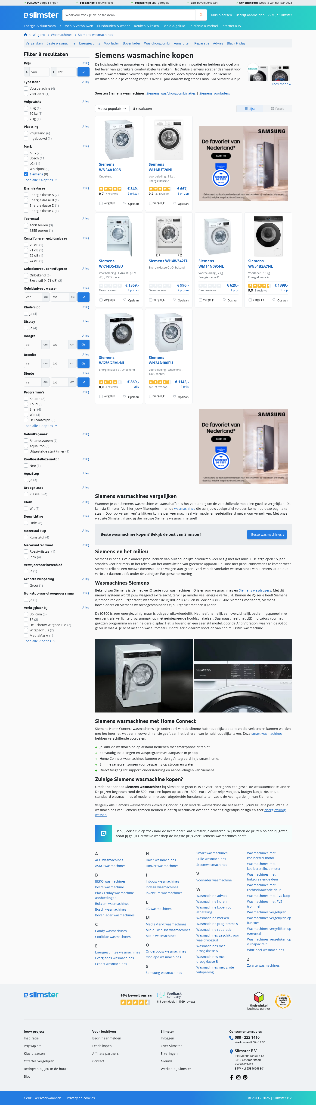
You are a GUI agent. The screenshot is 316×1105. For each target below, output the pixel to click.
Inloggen (167, 1038)
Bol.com (38, 614)
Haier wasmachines (161, 860)
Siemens (39, 174)
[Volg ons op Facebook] (231, 1077)
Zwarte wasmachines (263, 965)
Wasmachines (61, 34)
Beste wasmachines (266, 534)
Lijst (251, 108)
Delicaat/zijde (42, 420)
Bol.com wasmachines (112, 903)
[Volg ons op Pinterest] (245, 1077)
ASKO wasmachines (110, 866)
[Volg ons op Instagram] (238, 1077)
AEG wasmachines (109, 860)
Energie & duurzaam (40, 26)
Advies (218, 43)
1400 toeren (41, 225)
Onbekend (40, 275)
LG (35, 163)
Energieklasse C (44, 211)
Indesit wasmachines (162, 887)
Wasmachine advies (211, 895)
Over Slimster (171, 1046)
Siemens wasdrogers (255, 590)
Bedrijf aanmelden (250, 15)
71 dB (36, 250)
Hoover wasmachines (162, 866)
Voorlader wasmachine (214, 880)
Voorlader (111, 43)
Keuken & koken (146, 26)
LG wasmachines (159, 908)
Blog (27, 1076)
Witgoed (39, 34)
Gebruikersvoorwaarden (42, 1098)
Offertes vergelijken (39, 1061)
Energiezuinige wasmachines (117, 952)
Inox (35, 557)
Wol (35, 414)
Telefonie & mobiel (203, 26)
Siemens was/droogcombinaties (171, 93)
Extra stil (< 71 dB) (46, 280)
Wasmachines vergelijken (266, 912)
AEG (36, 153)
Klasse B (38, 494)
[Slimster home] (41, 14)
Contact (98, 1061)
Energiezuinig (89, 43)
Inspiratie (31, 1038)
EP (34, 619)
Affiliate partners (105, 1053)
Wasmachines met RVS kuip (268, 895)
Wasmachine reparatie (214, 929)
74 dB (36, 261)
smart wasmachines (266, 733)
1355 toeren (41, 230)
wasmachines (184, 508)
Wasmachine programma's (217, 923)
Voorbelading (42, 88)
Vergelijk (109, 203)
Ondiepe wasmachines (163, 957)
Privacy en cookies (81, 1098)
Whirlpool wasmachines (265, 950)
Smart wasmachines (212, 853)
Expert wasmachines (111, 964)
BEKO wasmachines (110, 881)
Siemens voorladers (214, 93)
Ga (83, 72)
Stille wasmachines (211, 859)
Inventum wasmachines (164, 893)
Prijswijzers (32, 1046)
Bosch (37, 158)
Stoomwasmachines (211, 864)
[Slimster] (27, 34)
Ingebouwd (41, 138)
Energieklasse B (44, 200)
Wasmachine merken (212, 918)
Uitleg (85, 63)
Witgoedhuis (42, 630)
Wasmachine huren (211, 901)
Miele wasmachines (161, 936)
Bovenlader (131, 43)
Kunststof (39, 537)
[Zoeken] (201, 14)
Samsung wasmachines (164, 972)
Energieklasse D (44, 205)
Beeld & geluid (174, 26)
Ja (33, 313)
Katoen (37, 398)
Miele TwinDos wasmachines (168, 930)
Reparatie (201, 43)
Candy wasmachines (111, 931)
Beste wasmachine (60, 43)
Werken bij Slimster (176, 1069)
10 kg (36, 113)
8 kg (35, 108)
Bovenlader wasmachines (115, 915)
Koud (36, 404)
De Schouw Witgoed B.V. (50, 625)
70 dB (36, 245)
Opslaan (133, 204)
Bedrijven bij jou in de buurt (46, 1069)
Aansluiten (182, 43)
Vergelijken (34, 43)
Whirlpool (39, 169)
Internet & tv (231, 26)
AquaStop (39, 446)
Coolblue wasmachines (113, 936)
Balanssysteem (43, 440)
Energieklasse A (44, 195)
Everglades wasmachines (114, 958)
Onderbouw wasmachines (166, 951)
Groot (36, 585)
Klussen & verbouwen (76, 26)
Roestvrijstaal (42, 551)
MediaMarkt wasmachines (166, 924)
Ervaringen (169, 1053)
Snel (35, 409)
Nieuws (166, 1061)
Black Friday (236, 43)
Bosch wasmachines (110, 909)
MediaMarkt (41, 635)
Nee (35, 465)
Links (36, 523)
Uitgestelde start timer (49, 451)
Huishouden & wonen (113, 26)
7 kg (35, 119)
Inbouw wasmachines (162, 881)
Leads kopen (102, 1046)
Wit (34, 508)
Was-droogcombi (157, 43)
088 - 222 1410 (247, 1037)
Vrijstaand (40, 133)
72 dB (36, 255)
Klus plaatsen (221, 15)
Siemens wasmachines (95, 34)
